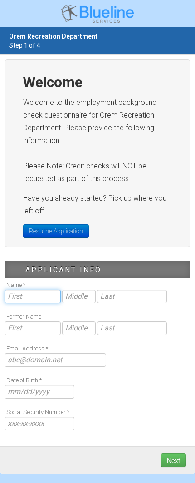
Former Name (23, 316)
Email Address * (27, 348)
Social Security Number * (37, 412)
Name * (15, 284)
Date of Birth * (24, 380)
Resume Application (56, 231)
